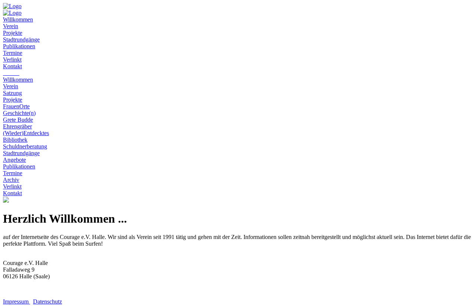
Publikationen (19, 166)
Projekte (12, 99)
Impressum (16, 301)
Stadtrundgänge (21, 153)
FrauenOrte (16, 106)
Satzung (12, 93)
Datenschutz (47, 301)
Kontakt (12, 193)
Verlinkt (12, 186)
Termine (12, 173)
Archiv (11, 180)
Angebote (14, 160)
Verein (10, 86)
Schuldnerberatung (25, 146)
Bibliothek (15, 140)
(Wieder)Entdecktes (26, 133)
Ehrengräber (17, 126)
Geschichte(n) (19, 113)
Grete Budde (18, 120)
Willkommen (18, 79)
